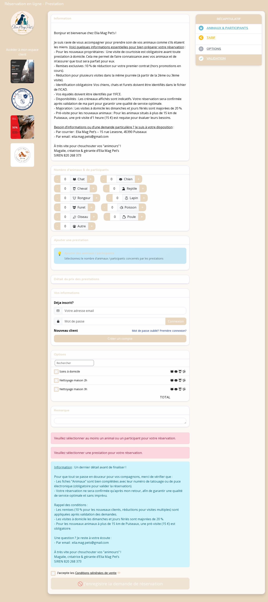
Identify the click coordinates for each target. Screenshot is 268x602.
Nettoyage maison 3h (73, 389)
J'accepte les (87, 573)
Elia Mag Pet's (22, 41)
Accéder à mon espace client (22, 51)
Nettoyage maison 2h (73, 380)
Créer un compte (120, 338)
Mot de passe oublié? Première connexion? (159, 330)
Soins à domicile (69, 371)
